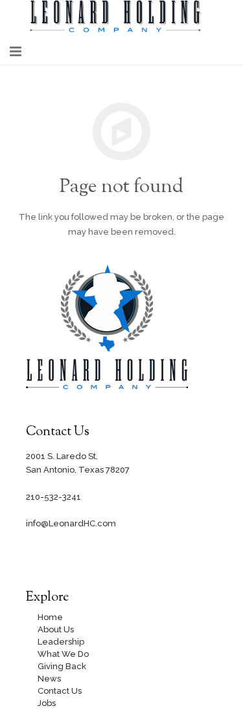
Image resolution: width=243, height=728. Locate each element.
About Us (56, 629)
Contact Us (60, 691)
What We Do (63, 654)
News (49, 678)
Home (50, 617)
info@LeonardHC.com (71, 523)
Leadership (61, 642)
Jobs (47, 703)
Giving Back (62, 666)
